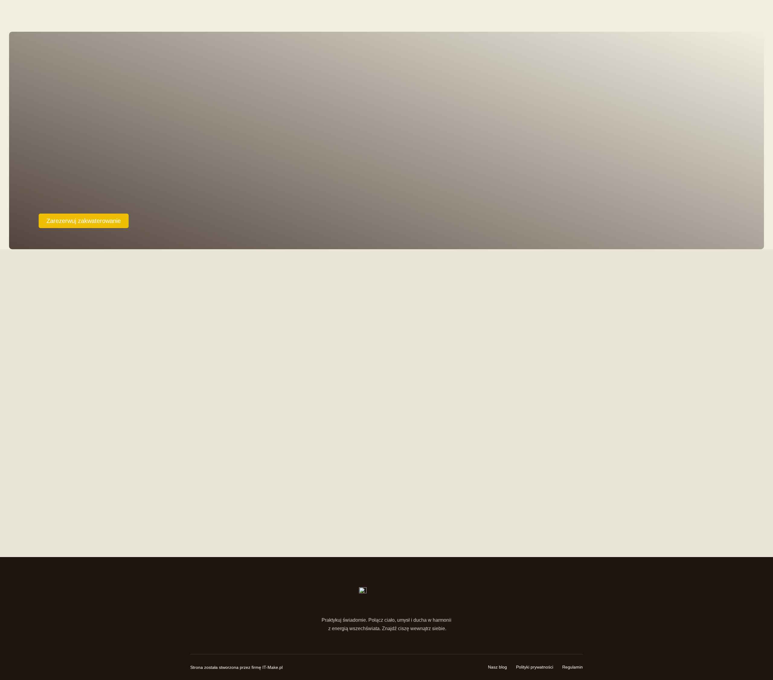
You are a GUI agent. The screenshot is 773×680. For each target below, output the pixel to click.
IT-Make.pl (272, 667)
